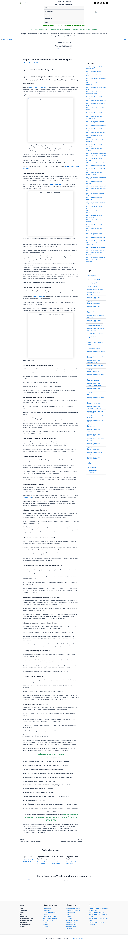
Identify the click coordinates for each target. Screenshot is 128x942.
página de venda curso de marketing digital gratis (93, 307)
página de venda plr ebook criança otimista (95, 393)
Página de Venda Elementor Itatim (95, 165)
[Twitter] (98, 3)
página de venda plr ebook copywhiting (94, 389)
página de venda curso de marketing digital (93, 298)
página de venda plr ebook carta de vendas (95, 366)
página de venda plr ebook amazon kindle (96, 352)
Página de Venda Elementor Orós (95, 257)
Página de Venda (28, 857)
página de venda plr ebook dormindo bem (94, 430)
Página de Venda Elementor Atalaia (96, 100)
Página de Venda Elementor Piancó (96, 247)
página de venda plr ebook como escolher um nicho (95, 375)
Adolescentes (46, 910)
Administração (47, 908)
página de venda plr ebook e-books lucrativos (94, 434)
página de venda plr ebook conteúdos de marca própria (94, 384)
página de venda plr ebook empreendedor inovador (94, 444)
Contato (22, 912)
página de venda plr (94, 348)
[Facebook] (95, 3)
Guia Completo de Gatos (50, 918)
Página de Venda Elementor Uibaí (95, 163)
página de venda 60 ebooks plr (95, 289)
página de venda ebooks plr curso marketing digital (95, 329)
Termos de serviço (25, 924)
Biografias (45, 926)
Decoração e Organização (73, 908)
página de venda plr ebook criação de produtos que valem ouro (95, 402)
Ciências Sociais (70, 912)
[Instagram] (101, 3)
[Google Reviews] (104, 3)
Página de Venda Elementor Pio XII (96, 156)
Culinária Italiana (70, 922)
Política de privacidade (26, 918)
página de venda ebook (95, 325)
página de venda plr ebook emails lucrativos (95, 439)
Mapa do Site (23, 916)
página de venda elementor (93, 338)
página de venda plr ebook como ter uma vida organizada (95, 379)
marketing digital (92, 283)
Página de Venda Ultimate (93, 71)
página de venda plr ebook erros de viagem (95, 453)
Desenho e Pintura (48, 920)
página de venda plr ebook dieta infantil (95, 421)
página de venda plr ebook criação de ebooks (95, 398)
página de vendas (92, 467)
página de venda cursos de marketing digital (94, 321)
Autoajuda (45, 924)
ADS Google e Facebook (50, 912)
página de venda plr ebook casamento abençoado (94, 370)
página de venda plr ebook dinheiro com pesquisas (96, 425)
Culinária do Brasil (71, 926)
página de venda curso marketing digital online (95, 316)
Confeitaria (69, 918)
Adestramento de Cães (49, 916)
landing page (92, 276)
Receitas (68, 916)
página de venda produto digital (95, 462)
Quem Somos (23, 910)
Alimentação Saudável (72, 920)
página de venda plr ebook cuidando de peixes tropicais (94, 407)
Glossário (22, 926)
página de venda (39, 296)
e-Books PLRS (28, 497)
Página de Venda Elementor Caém (95, 132)
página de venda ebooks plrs (95, 333)
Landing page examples (93, 279)
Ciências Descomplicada (73, 910)
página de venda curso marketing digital (95, 311)
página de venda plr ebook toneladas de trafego (94, 457)
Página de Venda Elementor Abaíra (96, 125)
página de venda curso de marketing (93, 293)
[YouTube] (107, 3)
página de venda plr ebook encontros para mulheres (94, 448)
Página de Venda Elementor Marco (96, 240)
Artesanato (46, 922)
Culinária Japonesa (71, 924)
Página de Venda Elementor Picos (95, 250)
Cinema (68, 914)
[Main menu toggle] (125, 39)
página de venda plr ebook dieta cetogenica (95, 416)
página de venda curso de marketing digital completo (93, 302)
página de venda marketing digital (95, 343)
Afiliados (45, 914)
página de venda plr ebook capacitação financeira (94, 361)
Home (21, 908)
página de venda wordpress (93, 472)
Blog (21, 914)
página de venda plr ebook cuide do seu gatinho (95, 412)
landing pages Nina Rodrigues (37, 87)
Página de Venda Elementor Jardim (96, 153)
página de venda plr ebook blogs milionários (95, 356)
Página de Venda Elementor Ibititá (95, 237)
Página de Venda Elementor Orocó (96, 186)
